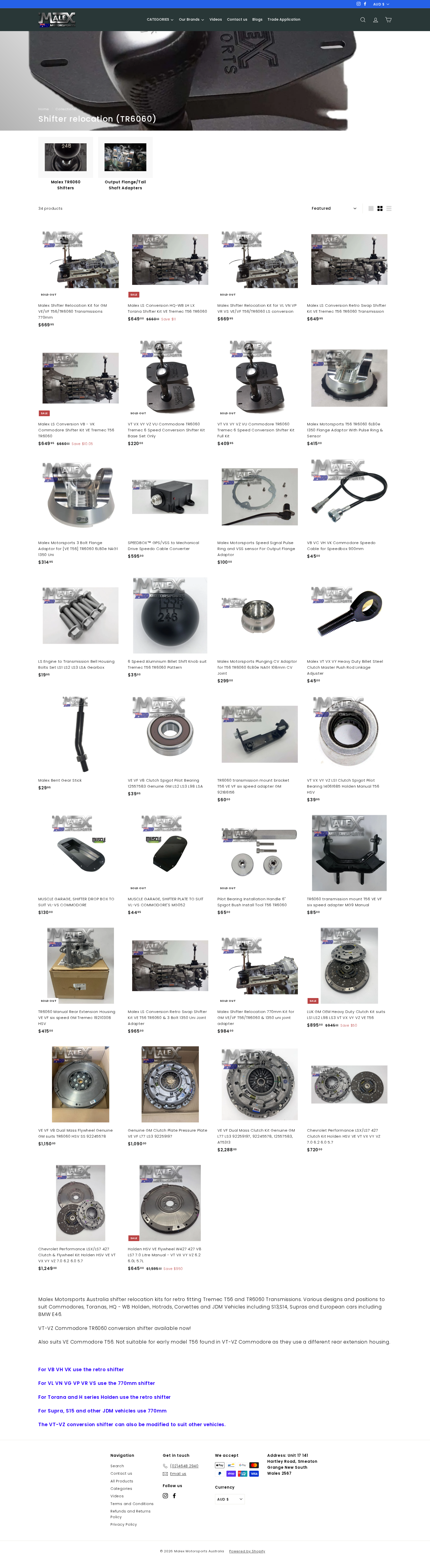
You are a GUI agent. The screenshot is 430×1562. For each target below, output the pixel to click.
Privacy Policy (123, 1524)
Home (43, 109)
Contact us (121, 1473)
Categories (121, 1488)
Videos (117, 1496)
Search (117, 1465)
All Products (121, 1481)
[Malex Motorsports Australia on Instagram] (165, 1495)
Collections (65, 109)
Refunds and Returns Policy (130, 1514)
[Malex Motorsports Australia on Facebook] (174, 1495)
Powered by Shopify (247, 1551)
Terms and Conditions (132, 1503)
